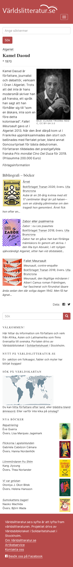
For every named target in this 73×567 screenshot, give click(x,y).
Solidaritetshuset (38, 345)
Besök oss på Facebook (25, 556)
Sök (7, 40)
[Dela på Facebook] (63, 304)
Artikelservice (15, 545)
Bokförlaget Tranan (35, 186)
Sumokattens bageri (15, 500)
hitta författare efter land (28, 407)
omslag (52, 411)
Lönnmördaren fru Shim (18, 461)
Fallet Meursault (35, 261)
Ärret (26, 182)
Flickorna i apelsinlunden (18, 443)
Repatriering (10, 425)
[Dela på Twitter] (68, 304)
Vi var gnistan (11, 480)
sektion (12, 359)
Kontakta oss (14, 549)
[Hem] (35, 7)
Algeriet (8, 49)
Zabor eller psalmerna (37, 221)
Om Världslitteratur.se (20, 540)
